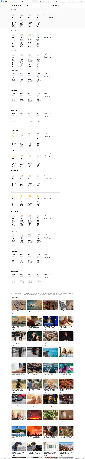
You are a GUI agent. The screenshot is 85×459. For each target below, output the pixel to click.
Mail (1, 458)
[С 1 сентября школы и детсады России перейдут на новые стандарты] (66, 323)
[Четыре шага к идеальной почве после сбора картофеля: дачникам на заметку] (34, 370)
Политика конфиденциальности (54, 458)
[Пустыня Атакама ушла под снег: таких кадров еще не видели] (66, 449)
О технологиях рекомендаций (64, 458)
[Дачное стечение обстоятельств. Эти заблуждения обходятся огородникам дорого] (66, 433)
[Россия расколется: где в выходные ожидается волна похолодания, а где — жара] (19, 386)
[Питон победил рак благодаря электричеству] (66, 386)
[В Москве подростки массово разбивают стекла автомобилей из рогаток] (34, 307)
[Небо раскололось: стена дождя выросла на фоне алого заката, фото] (34, 433)
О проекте (47, 458)
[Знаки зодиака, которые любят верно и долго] (34, 386)
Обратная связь (71, 458)
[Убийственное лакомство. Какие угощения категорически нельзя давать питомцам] (50, 433)
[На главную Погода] (4, 1)
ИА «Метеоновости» (81, 458)
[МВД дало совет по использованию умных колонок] (66, 417)
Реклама (8, 458)
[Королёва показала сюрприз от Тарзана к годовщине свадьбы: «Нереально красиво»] (34, 338)
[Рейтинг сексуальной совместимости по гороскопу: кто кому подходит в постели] (34, 449)
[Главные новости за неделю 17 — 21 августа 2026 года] (50, 401)
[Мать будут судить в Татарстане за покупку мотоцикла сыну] (19, 401)
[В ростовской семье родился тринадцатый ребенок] (34, 401)
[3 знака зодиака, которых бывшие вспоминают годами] (50, 307)
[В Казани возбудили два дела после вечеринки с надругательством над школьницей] (34, 354)
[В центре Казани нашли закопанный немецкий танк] (66, 307)
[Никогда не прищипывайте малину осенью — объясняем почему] (50, 417)
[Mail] (1, 1)
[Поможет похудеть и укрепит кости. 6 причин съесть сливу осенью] (66, 370)
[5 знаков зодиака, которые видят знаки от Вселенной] (66, 401)
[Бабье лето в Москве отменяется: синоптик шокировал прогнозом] (19, 354)
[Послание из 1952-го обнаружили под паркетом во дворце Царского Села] (19, 307)
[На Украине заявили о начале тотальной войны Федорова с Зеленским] (66, 338)
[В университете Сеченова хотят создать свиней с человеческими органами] (50, 338)
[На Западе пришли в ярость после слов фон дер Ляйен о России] (50, 323)
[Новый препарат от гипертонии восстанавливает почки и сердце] (19, 370)
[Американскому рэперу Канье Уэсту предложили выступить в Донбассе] (34, 417)
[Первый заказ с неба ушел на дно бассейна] (19, 433)
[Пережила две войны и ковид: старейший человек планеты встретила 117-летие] (50, 386)
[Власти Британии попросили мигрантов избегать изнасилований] (19, 323)
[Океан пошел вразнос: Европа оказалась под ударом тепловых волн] (50, 354)
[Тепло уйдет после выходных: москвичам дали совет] (19, 449)
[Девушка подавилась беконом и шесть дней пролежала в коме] (50, 449)
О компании (4, 458)
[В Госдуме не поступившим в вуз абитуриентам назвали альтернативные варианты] (50, 370)
